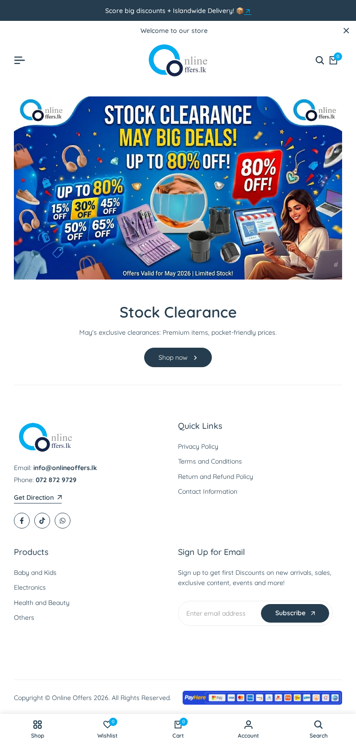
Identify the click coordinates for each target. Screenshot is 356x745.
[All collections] (247, 11)
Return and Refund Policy (215, 476)
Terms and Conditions (210, 461)
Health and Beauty (42, 603)
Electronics (30, 587)
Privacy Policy (198, 446)
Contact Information (207, 491)
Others (24, 617)
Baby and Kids (35, 572)
